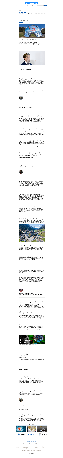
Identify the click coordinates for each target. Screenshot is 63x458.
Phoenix (31, 451)
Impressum (39, 450)
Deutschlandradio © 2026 (31, 453)
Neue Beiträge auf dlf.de (18, 448)
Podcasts (28, 5)
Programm (25, 5)
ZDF (28, 451)
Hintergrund (19, 7)
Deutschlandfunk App (25, 447)
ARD (27, 451)
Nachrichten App (25, 448)
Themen (17, 5)
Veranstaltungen (37, 446)
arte (32, 451)
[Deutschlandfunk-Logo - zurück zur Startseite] (31, 3)
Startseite (17, 7)
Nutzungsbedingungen (35, 450)
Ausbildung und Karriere (44, 446)
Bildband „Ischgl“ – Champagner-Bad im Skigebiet (26, 293)
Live (46, 5)
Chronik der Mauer (36, 451)
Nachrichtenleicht (18, 447)
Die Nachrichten (18, 446)
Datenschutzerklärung (29, 450)
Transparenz (43, 447)
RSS (35, 448)
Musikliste (36, 447)
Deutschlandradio (24, 450)
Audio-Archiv (32, 5)
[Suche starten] (43, 5)
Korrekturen (43, 448)
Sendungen (21, 5)
